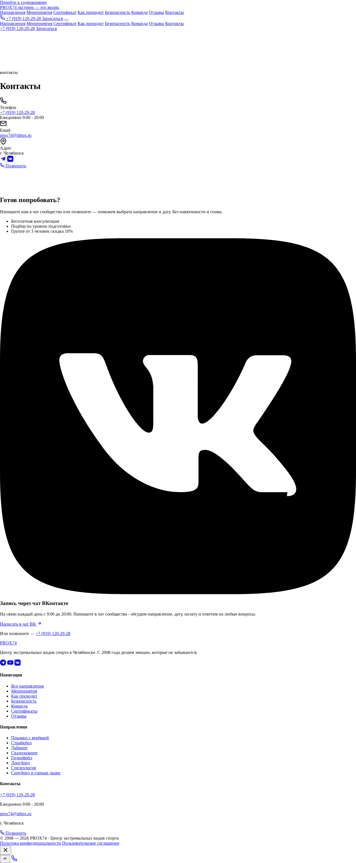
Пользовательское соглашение (90, 843)
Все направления (27, 686)
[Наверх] (5, 859)
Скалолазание (24, 752)
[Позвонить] (14, 859)
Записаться (52, 18)
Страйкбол (21, 742)
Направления (12, 12)
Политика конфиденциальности (30, 843)
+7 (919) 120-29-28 (17, 28)
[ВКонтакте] (10, 160)
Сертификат (64, 12)
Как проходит (91, 12)
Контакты (174, 12)
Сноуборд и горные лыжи (35, 772)
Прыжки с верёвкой (30, 737)
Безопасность (117, 12)
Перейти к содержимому (23, 2)
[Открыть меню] (66, 20)
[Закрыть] (5, 850)
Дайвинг (19, 747)
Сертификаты (24, 711)
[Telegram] (3, 160)
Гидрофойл (21, 757)
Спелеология (23, 767)
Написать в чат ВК (18, 624)
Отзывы (156, 12)
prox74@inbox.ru (15, 135)
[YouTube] (10, 664)
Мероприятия (39, 12)
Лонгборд (20, 762)
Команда (139, 12)
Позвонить (15, 165)
